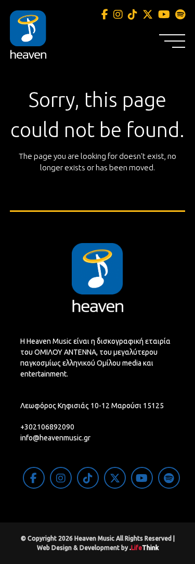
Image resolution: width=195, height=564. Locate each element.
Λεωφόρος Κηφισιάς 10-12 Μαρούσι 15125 (92, 405)
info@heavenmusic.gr (55, 438)
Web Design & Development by (98, 547)
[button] (172, 41)
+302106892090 (47, 427)
